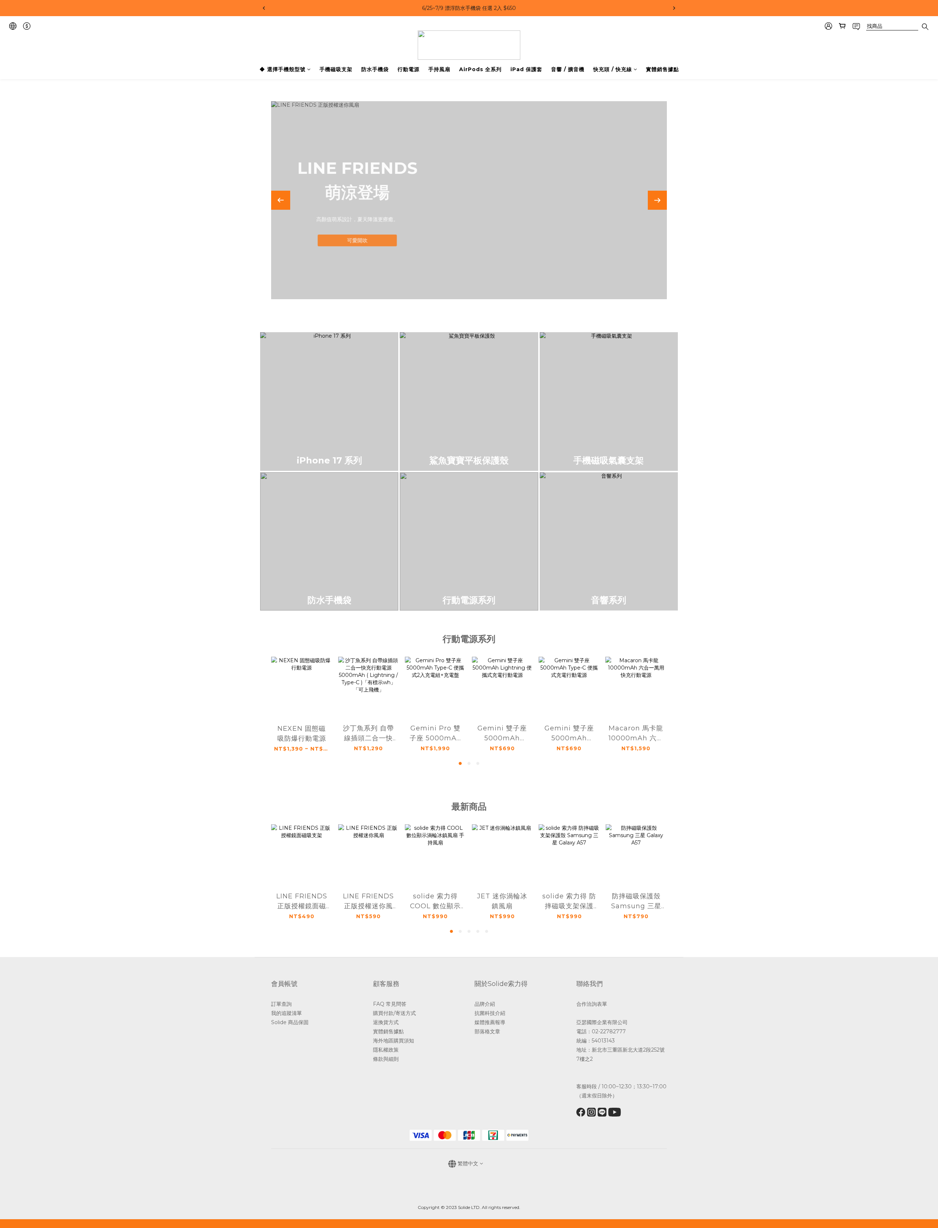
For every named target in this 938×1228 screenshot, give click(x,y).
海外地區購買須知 (393, 1040)
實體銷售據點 (662, 69)
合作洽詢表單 (591, 1004)
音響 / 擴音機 (567, 69)
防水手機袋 (375, 69)
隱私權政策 (386, 1049)
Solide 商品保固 (290, 1022)
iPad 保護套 (526, 69)
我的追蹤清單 (287, 1013)
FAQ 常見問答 (389, 1004)
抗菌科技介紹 (489, 1013)
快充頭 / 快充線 (612, 69)
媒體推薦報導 (489, 1022)
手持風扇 (439, 69)
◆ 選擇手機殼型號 (282, 69)
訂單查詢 (281, 1004)
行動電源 (409, 69)
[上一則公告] (264, 8)
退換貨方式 (386, 1022)
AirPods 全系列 (480, 69)
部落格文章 (487, 1031)
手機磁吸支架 (336, 69)
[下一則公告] (674, 8)
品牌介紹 (484, 1004)
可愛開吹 (357, 239)
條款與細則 (386, 1059)
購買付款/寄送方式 (394, 1013)
